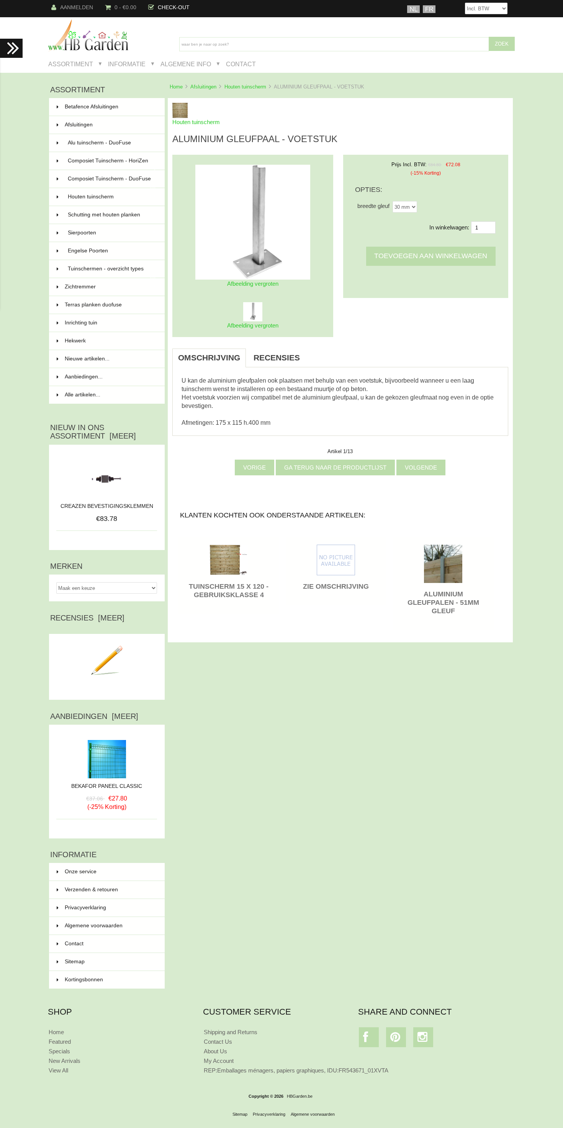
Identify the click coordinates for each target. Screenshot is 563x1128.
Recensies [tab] (277, 357)
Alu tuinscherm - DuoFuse (111, 143)
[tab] (315, 354)
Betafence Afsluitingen (110, 107)
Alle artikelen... (82, 395)
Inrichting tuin (110, 323)
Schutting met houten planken (111, 215)
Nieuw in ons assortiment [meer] (93, 431)
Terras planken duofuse (110, 305)
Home (176, 87)
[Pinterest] (396, 1039)
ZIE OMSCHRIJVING (336, 586)
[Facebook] (369, 1039)
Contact (241, 64)
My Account (219, 1061)
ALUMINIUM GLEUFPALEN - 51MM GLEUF (443, 602)
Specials (59, 1051)
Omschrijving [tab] (209, 357)
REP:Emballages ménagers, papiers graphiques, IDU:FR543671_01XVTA (296, 1070)
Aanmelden (76, 7)
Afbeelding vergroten (252, 325)
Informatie (127, 64)
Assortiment (70, 64)
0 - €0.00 (125, 7)
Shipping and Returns (230, 1032)
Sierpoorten (111, 233)
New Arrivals (64, 1061)
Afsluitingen (203, 87)
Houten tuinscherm (245, 87)
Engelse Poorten (111, 251)
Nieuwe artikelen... (87, 359)
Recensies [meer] (87, 618)
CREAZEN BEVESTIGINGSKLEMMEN (107, 506)
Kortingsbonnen (84, 979)
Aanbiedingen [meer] (94, 716)
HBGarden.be (300, 1096)
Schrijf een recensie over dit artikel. (106, 688)
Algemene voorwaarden (94, 925)
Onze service (81, 871)
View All (58, 1070)
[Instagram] (423, 1039)
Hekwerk (110, 341)
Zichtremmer (110, 287)
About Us (215, 1051)
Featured (60, 1041)
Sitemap (75, 961)
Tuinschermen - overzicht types (111, 272)
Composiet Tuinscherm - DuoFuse (111, 182)
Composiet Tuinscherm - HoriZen (111, 164)
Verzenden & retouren (91, 889)
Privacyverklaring (85, 907)
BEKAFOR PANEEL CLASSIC (106, 786)
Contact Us (218, 1041)
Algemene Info (185, 64)
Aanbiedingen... (84, 377)
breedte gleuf (373, 206)
